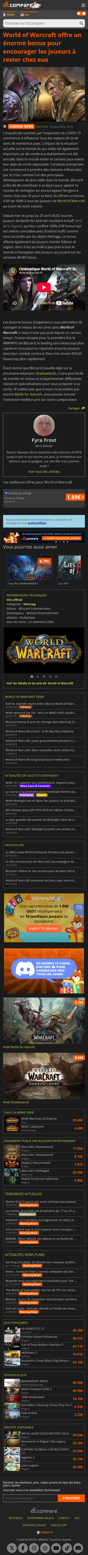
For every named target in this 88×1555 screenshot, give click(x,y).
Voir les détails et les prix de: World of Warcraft (40, 683)
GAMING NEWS (21, 126)
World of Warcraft (71, 201)
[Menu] (83, 5)
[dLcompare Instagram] (33, 1548)
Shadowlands (46, 373)
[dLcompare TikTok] (66, 1548)
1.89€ (74, 497)
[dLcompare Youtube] (55, 1548)
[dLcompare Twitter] (11, 1548)
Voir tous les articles (44, 471)
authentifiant (37, 523)
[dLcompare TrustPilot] (44, 1548)
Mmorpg (30, 604)
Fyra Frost (42, 126)
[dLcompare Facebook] (22, 1548)
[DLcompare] (44, 1510)
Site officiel (14, 600)
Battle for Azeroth (28, 394)
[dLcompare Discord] (77, 1548)
